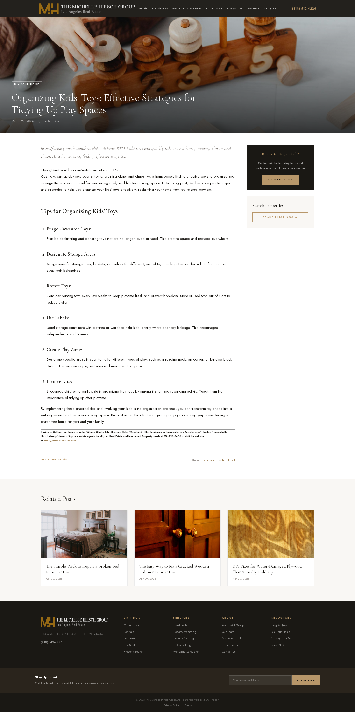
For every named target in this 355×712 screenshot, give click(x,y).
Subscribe (306, 680)
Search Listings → (280, 217)
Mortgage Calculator (186, 652)
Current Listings (134, 625)
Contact (271, 8)
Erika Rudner (230, 645)
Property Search (186, 8)
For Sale (129, 632)
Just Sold (129, 645)
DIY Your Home (26, 84)
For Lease (129, 638)
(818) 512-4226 (304, 8)
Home (143, 8)
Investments (180, 625)
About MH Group (233, 625)
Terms (188, 705)
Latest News (278, 645)
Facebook (208, 460)
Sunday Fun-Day (281, 638)
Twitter (221, 460)
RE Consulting (182, 645)
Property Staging (183, 638)
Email (231, 460)
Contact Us (280, 179)
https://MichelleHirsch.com (60, 440)
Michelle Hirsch (232, 638)
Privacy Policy (171, 705)
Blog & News (279, 625)
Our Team (228, 632)
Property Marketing (184, 632)
